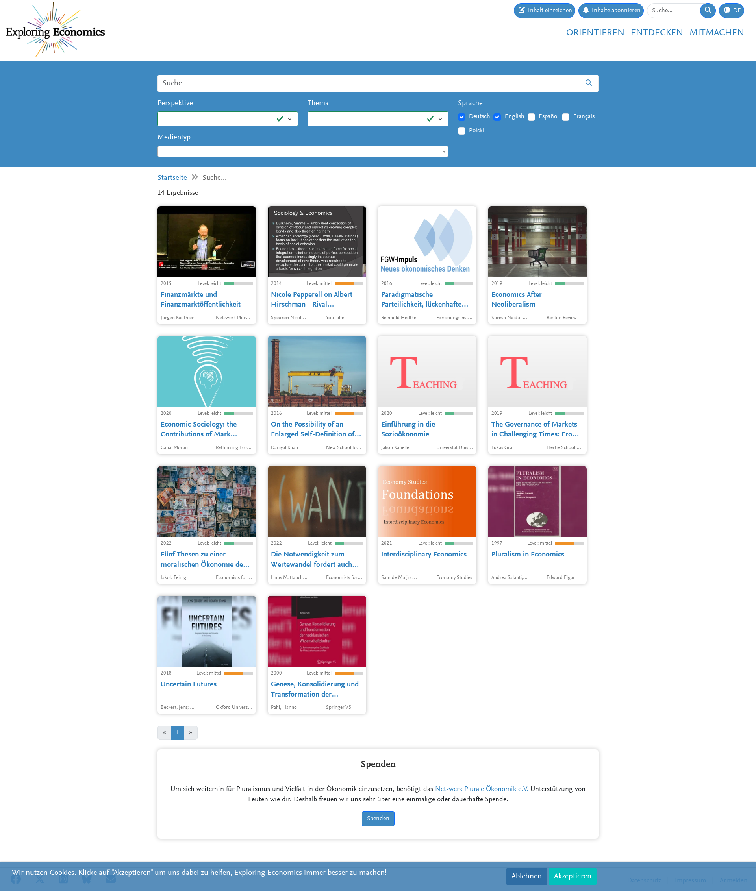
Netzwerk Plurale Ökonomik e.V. (481, 789)
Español (549, 116)
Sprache (470, 103)
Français (584, 116)
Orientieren (595, 33)
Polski (476, 131)
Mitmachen (716, 33)
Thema (318, 103)
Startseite (172, 178)
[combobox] (303, 151)
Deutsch (479, 116)
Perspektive (175, 103)
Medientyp (174, 137)
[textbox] (303, 151)
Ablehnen (526, 876)
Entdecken (657, 33)
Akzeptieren (572, 876)
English (514, 116)
